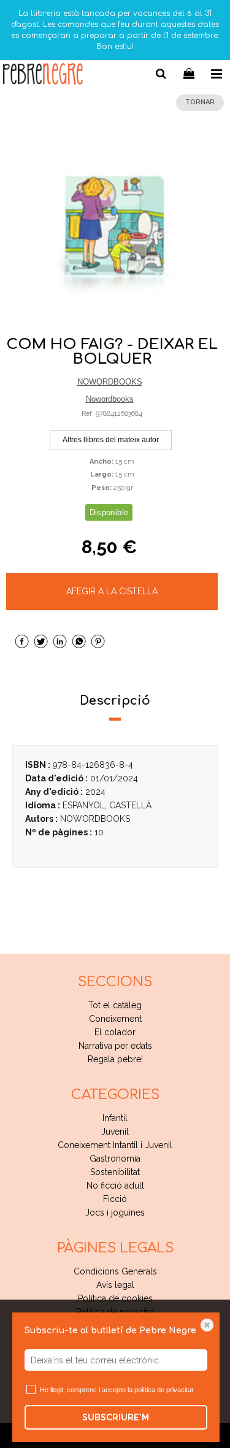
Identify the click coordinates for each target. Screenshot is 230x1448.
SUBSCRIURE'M (115, 1417)
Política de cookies (115, 1298)
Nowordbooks (110, 399)
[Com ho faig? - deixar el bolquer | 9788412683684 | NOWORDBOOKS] (115, 230)
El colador (115, 1032)
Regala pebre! (115, 1059)
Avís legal (115, 1285)
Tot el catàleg (115, 1005)
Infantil (115, 1118)
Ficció (115, 1199)
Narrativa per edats (115, 1046)
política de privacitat (163, 1389)
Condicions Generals (115, 1271)
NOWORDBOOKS (109, 381)
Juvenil (115, 1131)
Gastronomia (115, 1158)
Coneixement (115, 1019)
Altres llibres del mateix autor (111, 439)
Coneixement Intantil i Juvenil (115, 1145)
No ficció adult (115, 1185)
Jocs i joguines (115, 1212)
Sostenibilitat (115, 1172)
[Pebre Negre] (43, 75)
